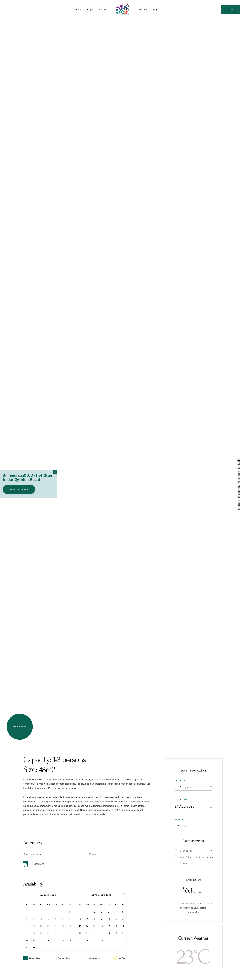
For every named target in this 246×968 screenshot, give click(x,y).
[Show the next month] (124, 894)
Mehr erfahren (19, 489)
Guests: (179, 818)
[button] (55, 472)
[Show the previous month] (26, 894)
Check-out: (181, 799)
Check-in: (180, 780)
